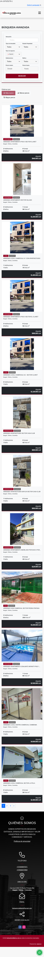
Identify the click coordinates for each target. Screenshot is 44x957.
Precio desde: (9, 65)
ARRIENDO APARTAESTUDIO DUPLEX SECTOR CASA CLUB (21, 491)
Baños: (24, 58)
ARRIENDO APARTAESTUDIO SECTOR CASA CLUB (19, 433)
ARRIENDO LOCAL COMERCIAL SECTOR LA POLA (19, 783)
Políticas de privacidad (22, 841)
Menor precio (24, 93)
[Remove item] (8, 54)
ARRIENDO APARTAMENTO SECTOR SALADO (17, 200)
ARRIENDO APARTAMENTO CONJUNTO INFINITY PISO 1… (21, 666)
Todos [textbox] (9, 47)
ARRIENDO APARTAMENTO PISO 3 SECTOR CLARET (19, 142)
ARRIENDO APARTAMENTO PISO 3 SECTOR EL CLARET (20, 317)
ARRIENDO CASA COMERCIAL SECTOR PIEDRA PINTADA (21, 608)
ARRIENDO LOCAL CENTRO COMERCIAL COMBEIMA (20, 725)
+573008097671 (22, 867)
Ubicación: (9, 36)
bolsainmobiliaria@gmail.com (22, 908)
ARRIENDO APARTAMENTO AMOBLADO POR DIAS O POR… (22, 550)
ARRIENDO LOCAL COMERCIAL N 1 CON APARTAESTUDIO (21, 258)
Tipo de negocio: (10, 50)
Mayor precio (10, 97)
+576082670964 (22, 870)
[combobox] (13, 47)
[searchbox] (7, 57)
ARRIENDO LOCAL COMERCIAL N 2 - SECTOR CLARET (20, 375)
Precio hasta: (26, 65)
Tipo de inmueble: (11, 43)
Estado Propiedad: (28, 43)
